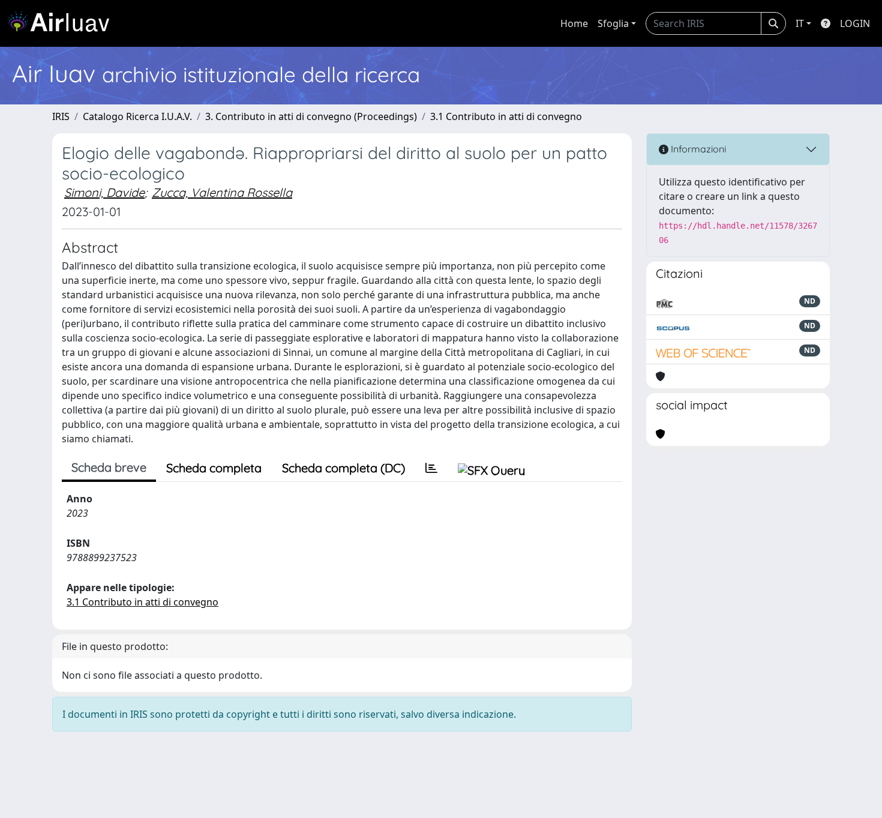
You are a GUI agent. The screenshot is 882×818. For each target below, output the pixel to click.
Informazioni (697, 149)
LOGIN (855, 23)
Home (574, 23)
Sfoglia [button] (613, 23)
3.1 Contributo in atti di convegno (506, 116)
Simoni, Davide (104, 192)
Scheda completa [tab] (214, 467)
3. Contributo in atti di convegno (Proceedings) (311, 116)
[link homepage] (63, 23)
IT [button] (800, 23)
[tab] (431, 468)
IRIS (61, 116)
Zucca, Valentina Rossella (222, 192)
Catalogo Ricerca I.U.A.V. (137, 116)
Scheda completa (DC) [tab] (343, 467)
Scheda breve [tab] (108, 467)
